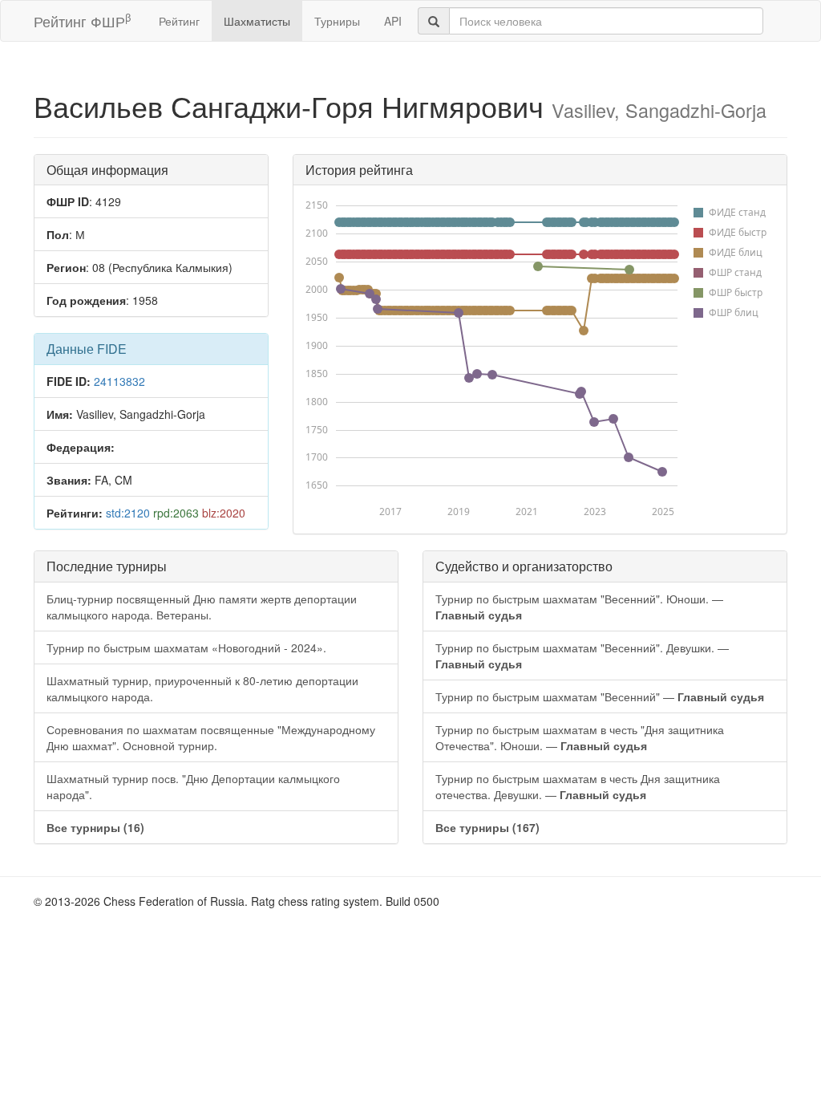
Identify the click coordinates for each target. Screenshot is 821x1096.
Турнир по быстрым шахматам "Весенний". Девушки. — (582, 655)
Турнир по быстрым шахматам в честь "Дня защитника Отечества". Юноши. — (579, 737)
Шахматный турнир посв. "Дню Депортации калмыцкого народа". (193, 786)
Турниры (337, 21)
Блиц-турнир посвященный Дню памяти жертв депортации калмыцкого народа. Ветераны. (202, 607)
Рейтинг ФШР (82, 20)
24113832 (119, 381)
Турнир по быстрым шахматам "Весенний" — (599, 696)
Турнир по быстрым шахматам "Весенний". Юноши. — (579, 607)
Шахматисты (257, 21)
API (393, 21)
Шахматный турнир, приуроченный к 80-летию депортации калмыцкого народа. (202, 688)
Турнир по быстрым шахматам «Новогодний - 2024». (186, 647)
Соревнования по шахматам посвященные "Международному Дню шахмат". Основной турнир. (211, 737)
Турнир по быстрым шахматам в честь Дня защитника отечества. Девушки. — (577, 786)
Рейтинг (179, 21)
